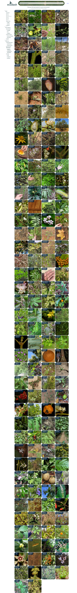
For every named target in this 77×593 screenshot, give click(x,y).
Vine (8, 19)
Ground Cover (9, 16)
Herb (8, 17)
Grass (8, 18)
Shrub (8, 15)
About (68, 3)
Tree (8, 13)
